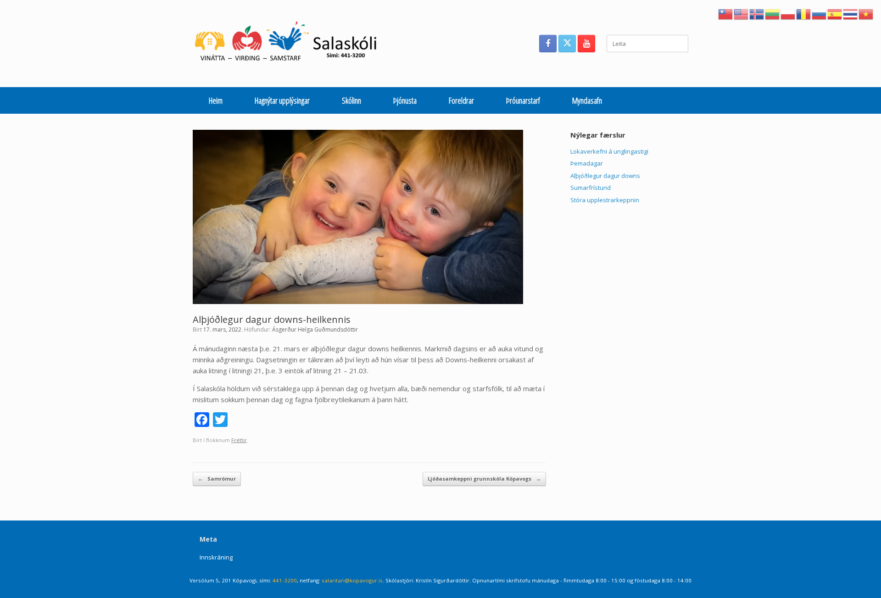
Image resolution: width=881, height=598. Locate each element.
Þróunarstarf (523, 100)
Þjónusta (405, 100)
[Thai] (851, 13)
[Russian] (819, 13)
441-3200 (285, 580)
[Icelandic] (757, 13)
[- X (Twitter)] (567, 43)
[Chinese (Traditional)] (726, 13)
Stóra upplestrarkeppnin (604, 200)
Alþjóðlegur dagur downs (605, 176)
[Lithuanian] (773, 13)
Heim (216, 100)
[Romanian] (804, 13)
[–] (291, 43)
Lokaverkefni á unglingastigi (609, 151)
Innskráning (216, 557)
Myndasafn (587, 100)
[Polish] (788, 13)
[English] (741, 13)
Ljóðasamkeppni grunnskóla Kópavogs (484, 478)
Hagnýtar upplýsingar (282, 100)
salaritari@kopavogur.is (352, 580)
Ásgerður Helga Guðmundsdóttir (315, 329)
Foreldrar (461, 100)
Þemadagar (586, 163)
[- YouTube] (586, 43)
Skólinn (351, 100)
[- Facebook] (548, 43)
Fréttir (239, 440)
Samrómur (217, 478)
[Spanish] (835, 13)
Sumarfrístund (590, 187)
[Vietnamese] (866, 13)
